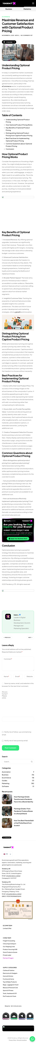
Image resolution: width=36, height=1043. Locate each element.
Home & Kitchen (8, 976)
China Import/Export (9, 944)
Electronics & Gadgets (10, 973)
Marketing (27, 9)
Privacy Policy (12, 1040)
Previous (8, 637)
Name (6, 676)
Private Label (7, 955)
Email (17, 676)
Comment (8, 659)
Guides (4, 781)
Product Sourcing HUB (10, 949)
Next (29, 637)
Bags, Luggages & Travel (10, 985)
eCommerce (6, 86)
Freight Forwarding (9, 941)
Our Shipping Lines (9, 946)
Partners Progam (8, 958)
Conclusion (10, 149)
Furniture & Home (8, 979)
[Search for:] (18, 762)
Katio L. (17, 35)
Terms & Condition (22, 1040)
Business (5, 775)
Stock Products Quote (10, 952)
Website (30, 676)
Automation (6, 772)
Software (5, 786)
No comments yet (26, 35)
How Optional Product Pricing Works (19, 125)
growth (18, 312)
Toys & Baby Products (10, 982)
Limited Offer (7, 928)
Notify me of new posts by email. (16, 741)
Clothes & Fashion (8, 970)
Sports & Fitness (8, 990)
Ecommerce (6, 16)
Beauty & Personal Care (10, 987)
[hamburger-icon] (33, 3)
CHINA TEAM (7, 938)
